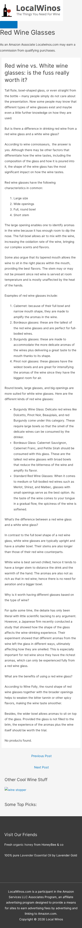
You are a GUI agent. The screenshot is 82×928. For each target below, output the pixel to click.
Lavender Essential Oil (35, 855)
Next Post (41, 767)
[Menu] (8, 24)
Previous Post (41, 756)
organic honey (23, 844)
